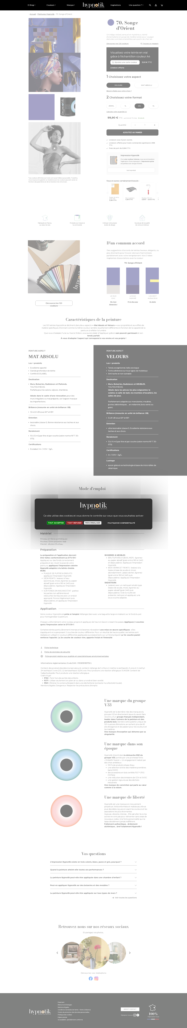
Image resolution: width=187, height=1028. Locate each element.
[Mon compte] (156, 5)
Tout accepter (56, 523)
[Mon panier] (162, 5)
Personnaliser (92, 523)
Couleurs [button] (50, 5)
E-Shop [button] (31, 5)
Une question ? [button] (135, 5)
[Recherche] (150, 5)
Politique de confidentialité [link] (121, 523)
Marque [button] (70, 5)
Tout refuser (74, 523)
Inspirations (115, 5)
